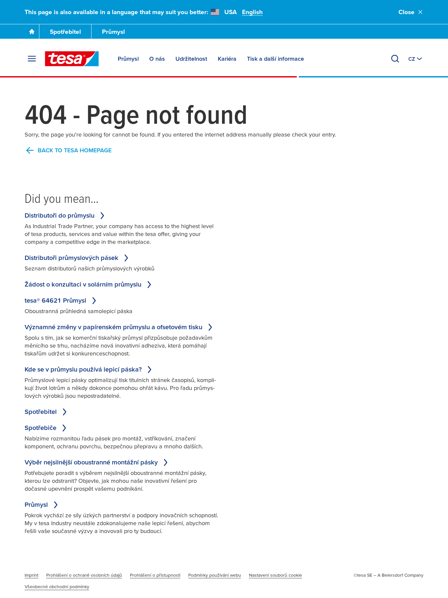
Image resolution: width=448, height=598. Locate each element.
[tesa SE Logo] (71, 59)
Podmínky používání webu (214, 575)
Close (406, 12)
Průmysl (113, 31)
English (252, 12)
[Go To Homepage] (32, 31)
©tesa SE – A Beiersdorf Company (388, 575)
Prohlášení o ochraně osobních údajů (84, 575)
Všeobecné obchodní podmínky (57, 586)
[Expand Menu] (32, 59)
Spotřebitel (65, 31)
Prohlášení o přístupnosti (155, 575)
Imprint (31, 575)
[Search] (395, 58)
